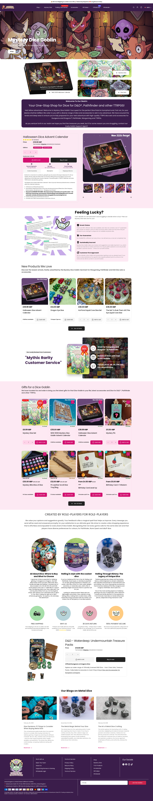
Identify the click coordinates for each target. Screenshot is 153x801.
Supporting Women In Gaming (45, 768)
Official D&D (97, 7)
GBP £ (148, 8)
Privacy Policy (69, 763)
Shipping (43, 144)
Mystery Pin (110, 433)
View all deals (78, 328)
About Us (39, 765)
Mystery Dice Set (29, 433)
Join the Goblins (137, 783)
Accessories (74, 7)
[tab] (101, 197)
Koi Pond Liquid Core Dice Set (90, 310)
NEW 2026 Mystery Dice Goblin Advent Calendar (60, 434)
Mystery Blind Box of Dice (33, 485)
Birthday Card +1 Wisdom (116, 485)
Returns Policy (69, 765)
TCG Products (98, 765)
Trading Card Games (61, 7)
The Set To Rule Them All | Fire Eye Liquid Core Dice (118, 311)
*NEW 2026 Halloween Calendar (60, 92)
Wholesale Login (41, 771)
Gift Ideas (85, 7)
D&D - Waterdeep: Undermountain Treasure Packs (95, 643)
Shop (38, 7)
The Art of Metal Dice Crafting (110, 726)
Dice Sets (123, 92)
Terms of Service (70, 771)
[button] (88, 188)
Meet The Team (41, 763)
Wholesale (106, 7)
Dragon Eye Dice (57, 310)
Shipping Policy (69, 768)
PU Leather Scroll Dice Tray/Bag (59, 486)
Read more (27, 748)
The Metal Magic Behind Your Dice (74, 726)
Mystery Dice (48, 7)
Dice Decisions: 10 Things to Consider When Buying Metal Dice (38, 727)
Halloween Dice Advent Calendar (45, 137)
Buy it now (63, 160)
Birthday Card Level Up (87, 488)
